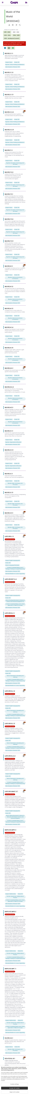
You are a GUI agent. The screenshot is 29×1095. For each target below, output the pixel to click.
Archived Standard (10, 539)
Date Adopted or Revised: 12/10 (13, 67)
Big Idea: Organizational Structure (13, 442)
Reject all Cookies (14, 1092)
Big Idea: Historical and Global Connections (15, 278)
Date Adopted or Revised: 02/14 (13, 903)
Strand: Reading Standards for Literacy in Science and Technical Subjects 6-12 (15, 601)
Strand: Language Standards (12, 565)
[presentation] (7, 32)
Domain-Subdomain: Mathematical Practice (15, 897)
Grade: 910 (8, 562)
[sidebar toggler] (2, 2)
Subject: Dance (9, 1046)
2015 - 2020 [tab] (7, 32)
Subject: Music (9, 62)
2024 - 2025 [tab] (16, 35)
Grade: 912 (16, 62)
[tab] (5, 48)
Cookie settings (14, 1084)
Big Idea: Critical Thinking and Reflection (15, 64)
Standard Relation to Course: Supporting (15, 573)
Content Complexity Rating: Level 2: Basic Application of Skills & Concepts (15, 604)
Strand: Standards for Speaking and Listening (15, 676)
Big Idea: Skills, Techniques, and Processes (15, 484)
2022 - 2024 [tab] (7, 35)
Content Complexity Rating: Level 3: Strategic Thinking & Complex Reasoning (15, 568)
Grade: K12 (20, 893)
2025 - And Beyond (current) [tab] (11, 38)
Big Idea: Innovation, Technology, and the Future (15, 163)
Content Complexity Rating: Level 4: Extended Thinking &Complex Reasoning (15, 821)
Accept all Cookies (14, 1088)
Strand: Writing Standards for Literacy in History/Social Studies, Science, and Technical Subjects (15, 817)
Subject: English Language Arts (13, 560)
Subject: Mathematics (11, 893)
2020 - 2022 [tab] (16, 32)
